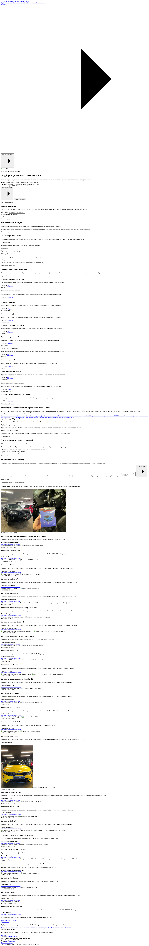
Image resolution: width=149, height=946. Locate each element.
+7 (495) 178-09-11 (11, 936)
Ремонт (55, 927)
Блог (37, 3)
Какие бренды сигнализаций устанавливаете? (15, 451)
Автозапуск (33, 927)
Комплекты (9, 3)
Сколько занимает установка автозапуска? (14, 444)
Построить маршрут (7, 943)
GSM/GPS (49, 927)
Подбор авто (4, 927)
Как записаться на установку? (11, 453)
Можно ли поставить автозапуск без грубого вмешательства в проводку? (23, 449)
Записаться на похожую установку (11, 544)
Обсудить (10, 286)
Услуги (29, 3)
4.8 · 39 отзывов (10, 941)
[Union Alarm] (5, 922)
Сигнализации (42, 927)
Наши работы (23, 3)
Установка (16, 3)
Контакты (42, 3)
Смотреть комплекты (19, 199)
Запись (34, 3)
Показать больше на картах (9, 920)
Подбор (3, 3)
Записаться (4, 935)
